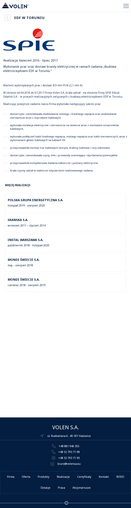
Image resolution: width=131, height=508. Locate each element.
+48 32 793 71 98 (69, 452)
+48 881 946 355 (69, 446)
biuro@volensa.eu (69, 464)
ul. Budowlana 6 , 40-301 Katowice (69, 436)
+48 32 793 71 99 (69, 458)
